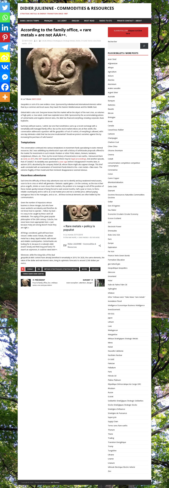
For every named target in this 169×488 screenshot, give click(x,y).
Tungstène (112, 450)
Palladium (112, 367)
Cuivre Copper (113, 178)
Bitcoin (110, 113)
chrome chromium (115, 150)
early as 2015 (28, 159)
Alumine (111, 80)
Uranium (111, 463)
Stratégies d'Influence (116, 409)
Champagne (113, 138)
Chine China (112, 146)
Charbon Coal (113, 142)
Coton (110, 174)
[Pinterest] (5, 37)
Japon (110, 318)
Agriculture (112, 72)
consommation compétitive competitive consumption (124, 164)
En (39, 269)
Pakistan (111, 363)
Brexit (110, 121)
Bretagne (111, 117)
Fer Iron (111, 251)
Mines (110, 342)
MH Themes (55, 482)
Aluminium (112, 84)
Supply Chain (113, 421)
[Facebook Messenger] (5, 77)
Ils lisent (62, 21)
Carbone (111, 134)
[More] (5, 97)
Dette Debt (112, 186)
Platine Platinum (114, 380)
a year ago (62, 161)
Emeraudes (112, 231)
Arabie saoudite (114, 88)
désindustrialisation (115, 182)
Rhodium (111, 388)
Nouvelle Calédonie (115, 351)
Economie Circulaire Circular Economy (123, 214)
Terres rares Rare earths (33, 274)
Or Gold (84, 41)
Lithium (111, 322)
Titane (110, 434)
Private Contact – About (129, 21)
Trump (110, 446)
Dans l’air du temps (29, 21)
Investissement (114, 309)
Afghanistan (112, 63)
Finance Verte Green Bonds (119, 255)
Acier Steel (112, 59)
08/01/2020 (28, 41)
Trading (111, 438)
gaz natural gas (114, 264)
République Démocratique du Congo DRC (124, 384)
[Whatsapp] (5, 17)
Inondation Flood (115, 301)
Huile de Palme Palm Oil (117, 284)
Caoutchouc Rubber (116, 130)
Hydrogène (112, 289)
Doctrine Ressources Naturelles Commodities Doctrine (126, 196)
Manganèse (112, 334)
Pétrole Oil (112, 376)
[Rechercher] (144, 46)
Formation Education (116, 260)
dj (36, 41)
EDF (109, 222)
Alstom (111, 76)
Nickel (78, 41)
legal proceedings (78, 159)
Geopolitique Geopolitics (117, 268)
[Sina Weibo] (5, 57)
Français (48, 21)
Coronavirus (113, 170)
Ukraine (111, 454)
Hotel (110, 280)
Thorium (111, 430)
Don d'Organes (114, 206)
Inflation (111, 293)
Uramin (111, 459)
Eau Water (112, 210)
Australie (111, 96)
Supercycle (112, 417)
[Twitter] (5, 8)
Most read (89, 21)
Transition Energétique (117, 442)
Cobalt (43, 41)
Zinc (109, 471)
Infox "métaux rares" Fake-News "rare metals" (126, 297)
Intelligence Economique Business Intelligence (126, 305)
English (75, 21)
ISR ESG (111, 313)
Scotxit (110, 396)
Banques (111, 100)
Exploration (112, 247)
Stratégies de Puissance (117, 413)
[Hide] (1, 104)
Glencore (111, 272)
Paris (110, 372)
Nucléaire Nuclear (115, 355)
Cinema (111, 154)
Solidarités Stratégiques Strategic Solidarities (125, 401)
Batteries (111, 105)
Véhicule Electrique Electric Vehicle (121, 467)
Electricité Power (114, 226)
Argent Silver (113, 92)
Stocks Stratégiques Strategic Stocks (122, 405)
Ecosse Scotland (114, 218)
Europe (111, 243)
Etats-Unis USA (114, 235)
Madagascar (113, 330)
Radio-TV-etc (105, 21)
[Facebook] (5, 87)
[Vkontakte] (5, 67)
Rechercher (112, 41)
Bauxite (111, 109)
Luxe (110, 326)
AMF (40, 159)
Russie (110, 392)
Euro (110, 239)
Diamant (111, 190)
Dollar (110, 201)
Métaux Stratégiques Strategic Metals (61, 41)
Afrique (111, 67)
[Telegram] (5, 47)
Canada (111, 125)
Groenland (112, 276)
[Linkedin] (5, 27)
